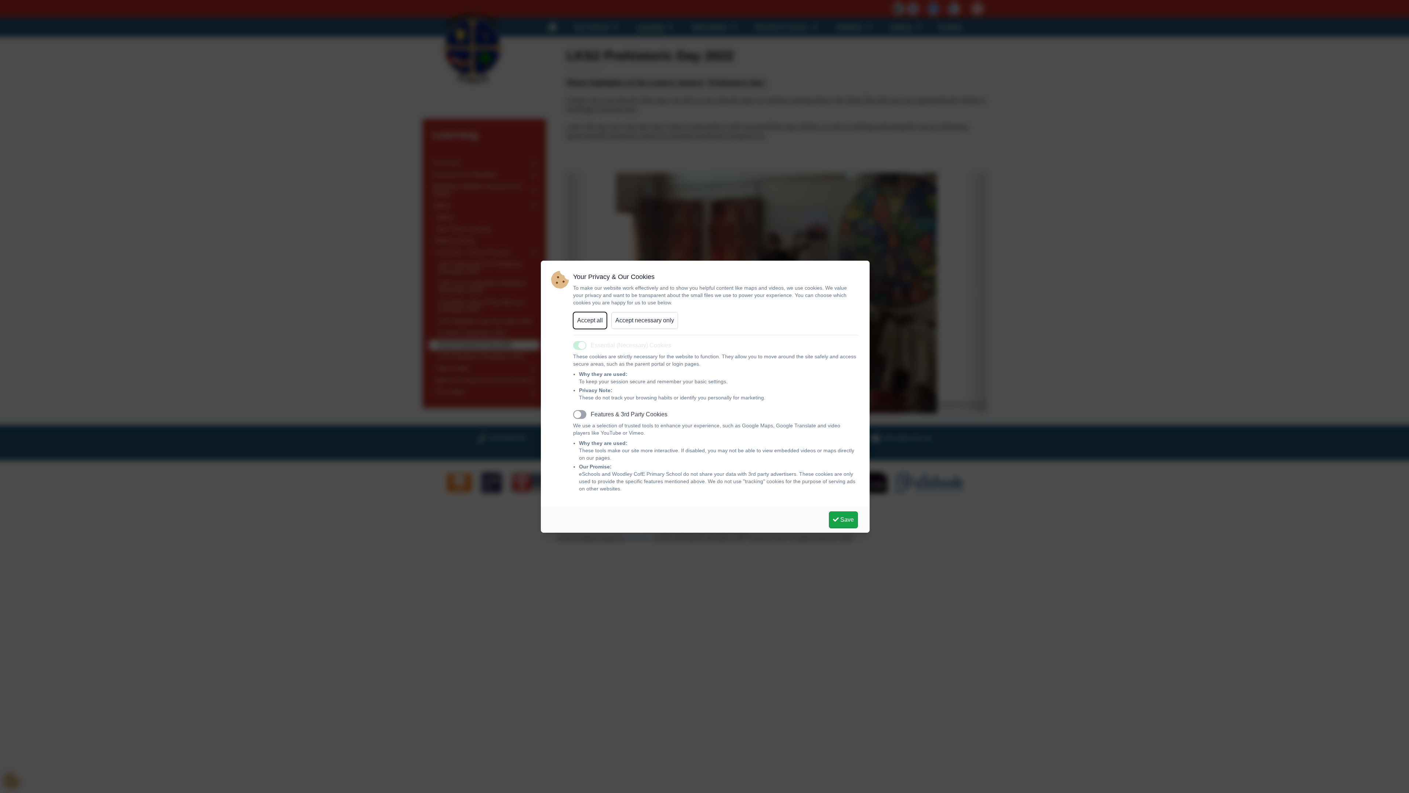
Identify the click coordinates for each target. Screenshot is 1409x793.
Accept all (590, 320)
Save (846, 520)
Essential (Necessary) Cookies (631, 345)
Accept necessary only (644, 320)
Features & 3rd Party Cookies (629, 414)
